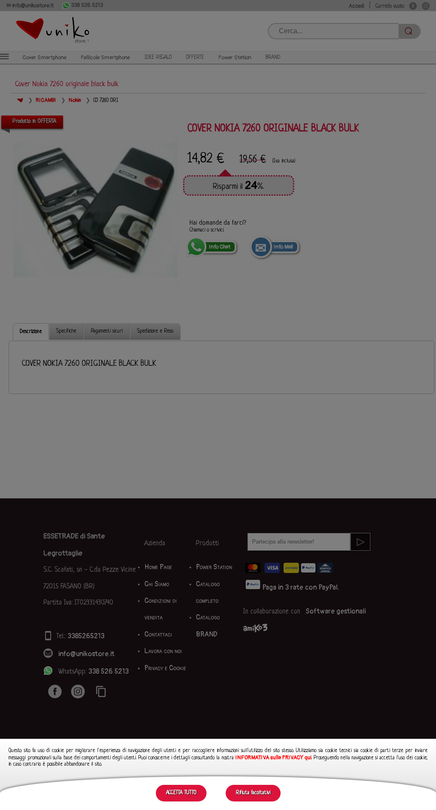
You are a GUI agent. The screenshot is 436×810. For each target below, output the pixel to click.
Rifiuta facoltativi (253, 793)
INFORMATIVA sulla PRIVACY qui (273, 757)
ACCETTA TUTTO (181, 793)
